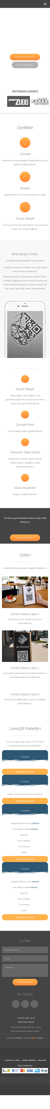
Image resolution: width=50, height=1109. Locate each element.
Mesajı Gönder (25, 982)
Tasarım (37, 1037)
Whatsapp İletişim (25, 1022)
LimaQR (17, 1037)
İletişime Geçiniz (25, 771)
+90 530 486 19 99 (26, 1018)
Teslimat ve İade (12, 1060)
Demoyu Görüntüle (25, 57)
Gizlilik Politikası (29, 1060)
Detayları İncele (25, 64)
